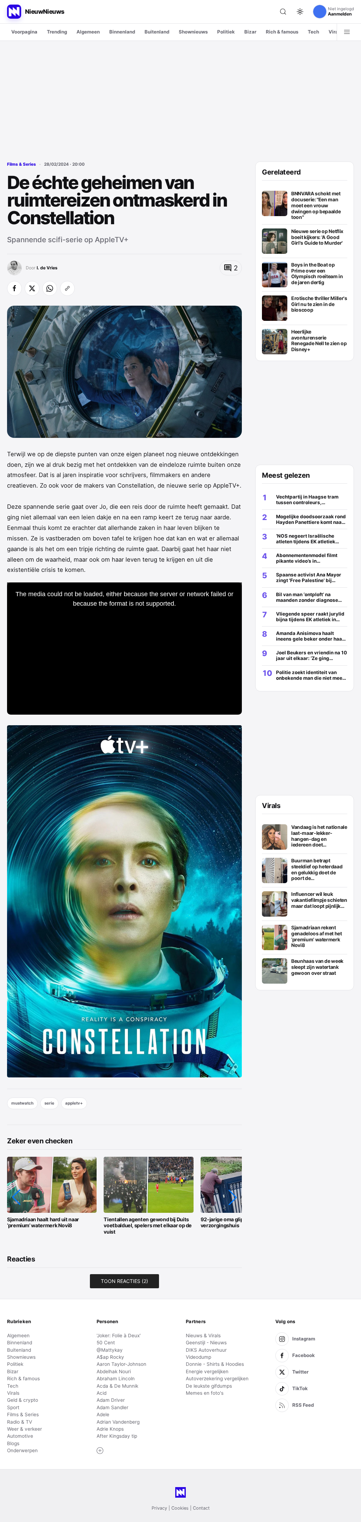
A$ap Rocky (110, 1357)
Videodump (198, 1357)
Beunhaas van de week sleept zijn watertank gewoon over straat (317, 967)
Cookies (180, 1508)
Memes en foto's (205, 1393)
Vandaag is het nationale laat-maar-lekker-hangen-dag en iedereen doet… (319, 836)
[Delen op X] (32, 288)
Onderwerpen (22, 1450)
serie (49, 1103)
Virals (335, 32)
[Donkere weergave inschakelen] (300, 11)
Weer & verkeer (24, 1429)
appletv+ (74, 1103)
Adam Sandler (112, 1407)
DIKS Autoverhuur (206, 1350)
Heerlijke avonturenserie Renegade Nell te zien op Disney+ (319, 340)
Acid (101, 1393)
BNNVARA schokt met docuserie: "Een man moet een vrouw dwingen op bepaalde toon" (316, 205)
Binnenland (122, 32)
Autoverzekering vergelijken (217, 1378)
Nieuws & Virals (203, 1335)
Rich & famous (282, 32)
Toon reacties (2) (124, 1281)
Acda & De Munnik (117, 1386)
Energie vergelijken (207, 1371)
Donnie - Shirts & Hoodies (215, 1364)
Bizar (250, 32)
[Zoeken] (283, 11)
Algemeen (88, 32)
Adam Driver (111, 1400)
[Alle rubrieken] (347, 32)
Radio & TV (19, 1422)
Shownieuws (193, 32)
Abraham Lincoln (116, 1378)
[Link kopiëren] (67, 288)
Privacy (159, 1508)
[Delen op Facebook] (14, 288)
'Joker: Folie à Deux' (119, 1335)
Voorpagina (24, 32)
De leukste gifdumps (209, 1386)
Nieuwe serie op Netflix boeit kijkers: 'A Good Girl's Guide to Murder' (317, 237)
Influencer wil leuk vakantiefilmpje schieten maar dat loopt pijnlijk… (319, 900)
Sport (13, 1407)
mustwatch (22, 1103)
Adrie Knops (110, 1429)
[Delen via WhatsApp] (49, 288)
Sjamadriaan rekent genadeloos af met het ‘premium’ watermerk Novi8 (316, 936)
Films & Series (21, 164)
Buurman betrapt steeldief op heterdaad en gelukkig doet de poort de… (316, 869)
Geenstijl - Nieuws (206, 1342)
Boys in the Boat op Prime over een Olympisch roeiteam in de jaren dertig (317, 273)
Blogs (13, 1443)
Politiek (226, 32)
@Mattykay (110, 1350)
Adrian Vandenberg (118, 1422)
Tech (313, 32)
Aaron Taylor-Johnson (121, 1364)
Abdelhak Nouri (114, 1371)
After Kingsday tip (117, 1436)
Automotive (20, 1436)
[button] (16, 1197)
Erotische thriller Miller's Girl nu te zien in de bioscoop (319, 304)
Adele (103, 1414)
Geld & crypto (22, 1400)
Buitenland (157, 32)
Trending (57, 32)
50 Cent (106, 1342)
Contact (201, 1508)
